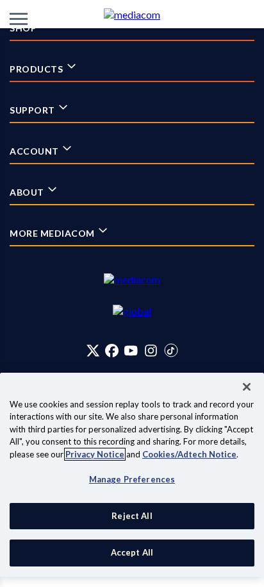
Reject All (131, 516)
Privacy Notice (94, 454)
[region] (132, 475)
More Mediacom (53, 233)
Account (35, 151)
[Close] (247, 387)
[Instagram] (151, 350)
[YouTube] (131, 350)
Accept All (132, 552)
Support (33, 110)
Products (37, 69)
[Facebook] (112, 350)
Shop (24, 27)
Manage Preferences (132, 479)
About (28, 192)
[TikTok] (171, 350)
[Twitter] (93, 350)
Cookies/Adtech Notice (189, 454)
